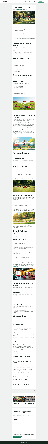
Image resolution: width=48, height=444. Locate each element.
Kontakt (35, 1)
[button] (41, 2)
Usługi (29, 1)
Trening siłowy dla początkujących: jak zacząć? (17, 403)
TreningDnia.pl (6, 1)
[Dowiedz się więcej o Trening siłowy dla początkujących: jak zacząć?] (18, 399)
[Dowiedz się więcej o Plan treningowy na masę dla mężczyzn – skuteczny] (29, 399)
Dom (25, 1)
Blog (32, 1)
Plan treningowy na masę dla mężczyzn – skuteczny (29, 403)
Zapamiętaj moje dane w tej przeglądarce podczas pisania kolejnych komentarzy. (24, 434)
